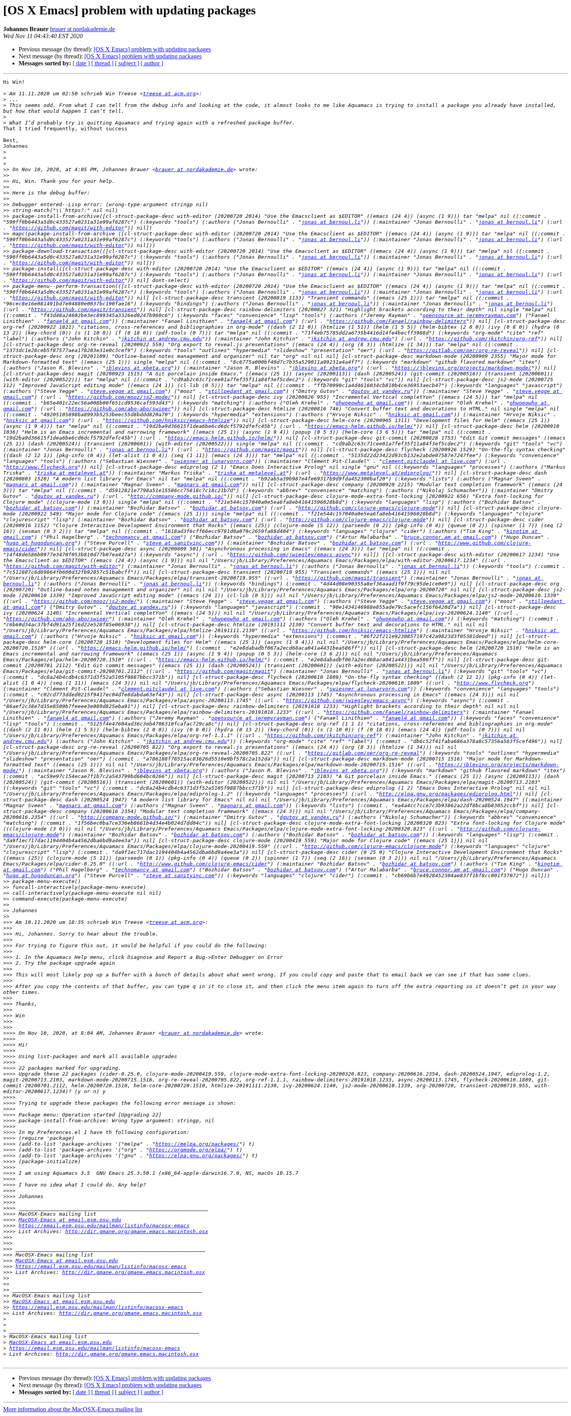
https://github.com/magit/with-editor (68, 228)
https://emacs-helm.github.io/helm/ (360, 426)
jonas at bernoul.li (330, 222)
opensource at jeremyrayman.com (469, 315)
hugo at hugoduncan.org (40, 543)
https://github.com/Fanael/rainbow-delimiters (397, 321)
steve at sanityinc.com (180, 543)
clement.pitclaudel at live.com (428, 461)
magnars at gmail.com (37, 484)
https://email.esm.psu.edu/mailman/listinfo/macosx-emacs (104, 1225)
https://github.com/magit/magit (251, 449)
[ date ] (81, 63)
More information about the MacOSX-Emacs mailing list (72, 1409)
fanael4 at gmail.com (78, 321)
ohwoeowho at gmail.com (370, 403)
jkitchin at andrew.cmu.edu (161, 339)
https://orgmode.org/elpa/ (188, 1150)
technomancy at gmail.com (143, 537)
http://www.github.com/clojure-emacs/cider (203, 864)
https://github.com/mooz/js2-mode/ (119, 397)
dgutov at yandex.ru (380, 391)
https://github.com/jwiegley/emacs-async (290, 554)
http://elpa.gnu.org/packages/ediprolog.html (446, 794)
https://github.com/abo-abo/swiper (119, 409)
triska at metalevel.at (71, 473)
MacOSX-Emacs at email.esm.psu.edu (70, 1220)
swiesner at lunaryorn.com (213, 461)
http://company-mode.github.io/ (177, 496)
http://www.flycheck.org (42, 467)
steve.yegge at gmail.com (127, 391)
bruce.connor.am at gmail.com (447, 537)
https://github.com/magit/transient (84, 309)
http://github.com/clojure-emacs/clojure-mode (366, 508)
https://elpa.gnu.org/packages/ (195, 1155)
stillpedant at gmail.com (245, 391)
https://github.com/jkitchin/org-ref (483, 339)
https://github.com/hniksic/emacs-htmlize (168, 420)
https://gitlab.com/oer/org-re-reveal (463, 350)
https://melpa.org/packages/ (197, 1144)
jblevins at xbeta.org (138, 368)
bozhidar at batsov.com (40, 508)
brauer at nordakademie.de (82, 29)
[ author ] (152, 63)
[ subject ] (127, 63)
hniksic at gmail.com (419, 414)
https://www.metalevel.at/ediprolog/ (377, 473)
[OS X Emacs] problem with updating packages (152, 49)
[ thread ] (102, 63)
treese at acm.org (169, 93)
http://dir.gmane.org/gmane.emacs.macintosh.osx (136, 1231)
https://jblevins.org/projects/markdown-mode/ (463, 368)
